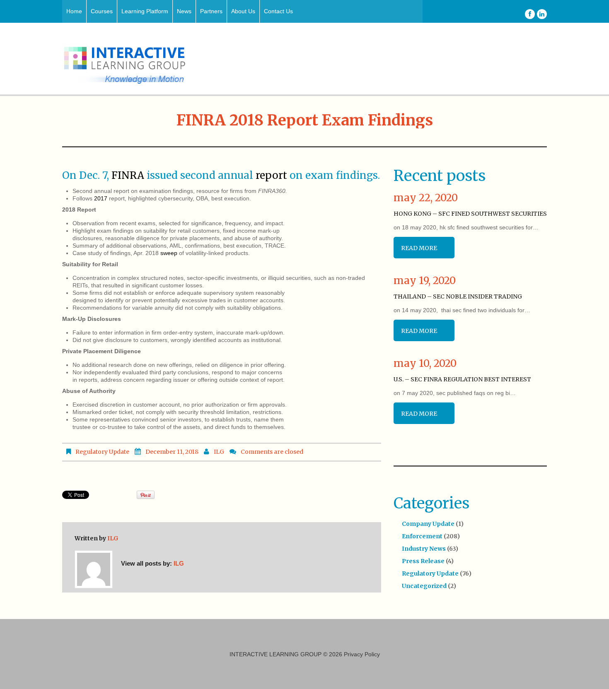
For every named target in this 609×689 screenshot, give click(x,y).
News (184, 11)
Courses (102, 11)
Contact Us (278, 11)
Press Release (423, 561)
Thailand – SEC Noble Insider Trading (458, 296)
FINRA (127, 175)
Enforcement (422, 536)
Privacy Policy (362, 654)
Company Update (428, 524)
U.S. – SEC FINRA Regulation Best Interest (462, 379)
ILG (219, 451)
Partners (211, 11)
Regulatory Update (102, 451)
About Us (243, 11)
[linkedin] (542, 14)
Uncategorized (424, 586)
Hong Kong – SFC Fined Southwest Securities (470, 213)
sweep (168, 253)
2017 (100, 198)
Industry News (424, 548)
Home (74, 11)
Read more (419, 248)
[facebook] (530, 14)
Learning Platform (144, 11)
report (271, 175)
